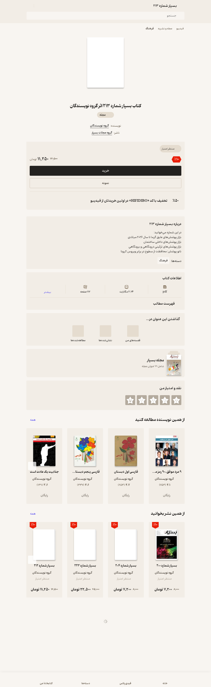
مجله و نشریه (165, 29)
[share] (95, 95)
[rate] (176, 400)
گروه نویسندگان (99, 126)
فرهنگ (149, 28)
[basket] (39, 6)
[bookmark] (115, 95)
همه (33, 419)
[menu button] (29, 6)
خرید (105, 170)
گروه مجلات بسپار (102, 133)
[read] (78, 331)
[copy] (34, 201)
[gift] (105, 95)
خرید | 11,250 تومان (105, 681)
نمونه (105, 183)
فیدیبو (180, 29)
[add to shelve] (133, 331)
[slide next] (32, 466)
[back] (182, 6)
